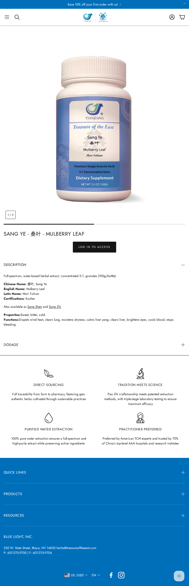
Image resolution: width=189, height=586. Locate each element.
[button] (7, 17)
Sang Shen (34, 306)
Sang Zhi (55, 306)
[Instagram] (121, 575)
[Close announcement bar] (184, 3)
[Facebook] (111, 575)
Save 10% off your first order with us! (93, 4)
